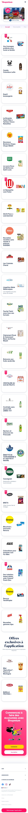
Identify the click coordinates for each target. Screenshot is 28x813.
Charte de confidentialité (7, 794)
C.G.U (3, 798)
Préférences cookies (6, 804)
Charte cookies (5, 801)
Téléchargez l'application (14, 810)
